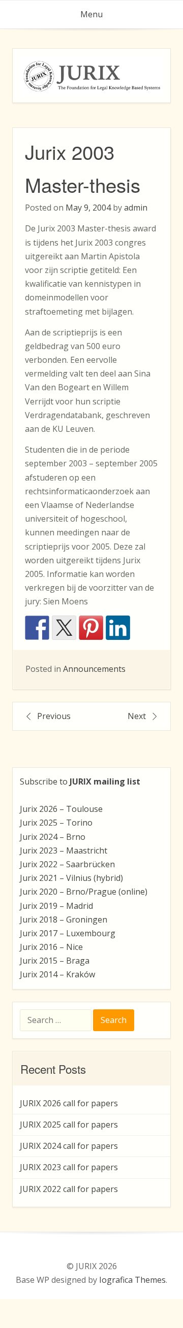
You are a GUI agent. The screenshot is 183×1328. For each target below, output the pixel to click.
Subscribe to (80, 781)
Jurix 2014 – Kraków (57, 974)
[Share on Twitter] (64, 628)
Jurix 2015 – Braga (54, 960)
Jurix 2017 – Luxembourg (67, 933)
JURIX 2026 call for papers (69, 1103)
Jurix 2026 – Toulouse (61, 808)
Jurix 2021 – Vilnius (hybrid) (71, 877)
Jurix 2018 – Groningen (63, 919)
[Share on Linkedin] (118, 628)
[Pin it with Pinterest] (91, 628)
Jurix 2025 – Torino (56, 822)
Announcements (94, 668)
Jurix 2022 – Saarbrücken (67, 864)
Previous (54, 716)
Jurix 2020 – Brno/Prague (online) (83, 891)
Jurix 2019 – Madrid (56, 905)
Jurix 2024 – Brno (52, 836)
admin (135, 207)
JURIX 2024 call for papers (69, 1145)
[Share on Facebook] (37, 628)
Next (137, 716)
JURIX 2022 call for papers (69, 1189)
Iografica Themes (132, 1279)
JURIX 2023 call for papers (69, 1167)
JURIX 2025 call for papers (69, 1124)
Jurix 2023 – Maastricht (63, 850)
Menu (91, 14)
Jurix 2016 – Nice (51, 946)
